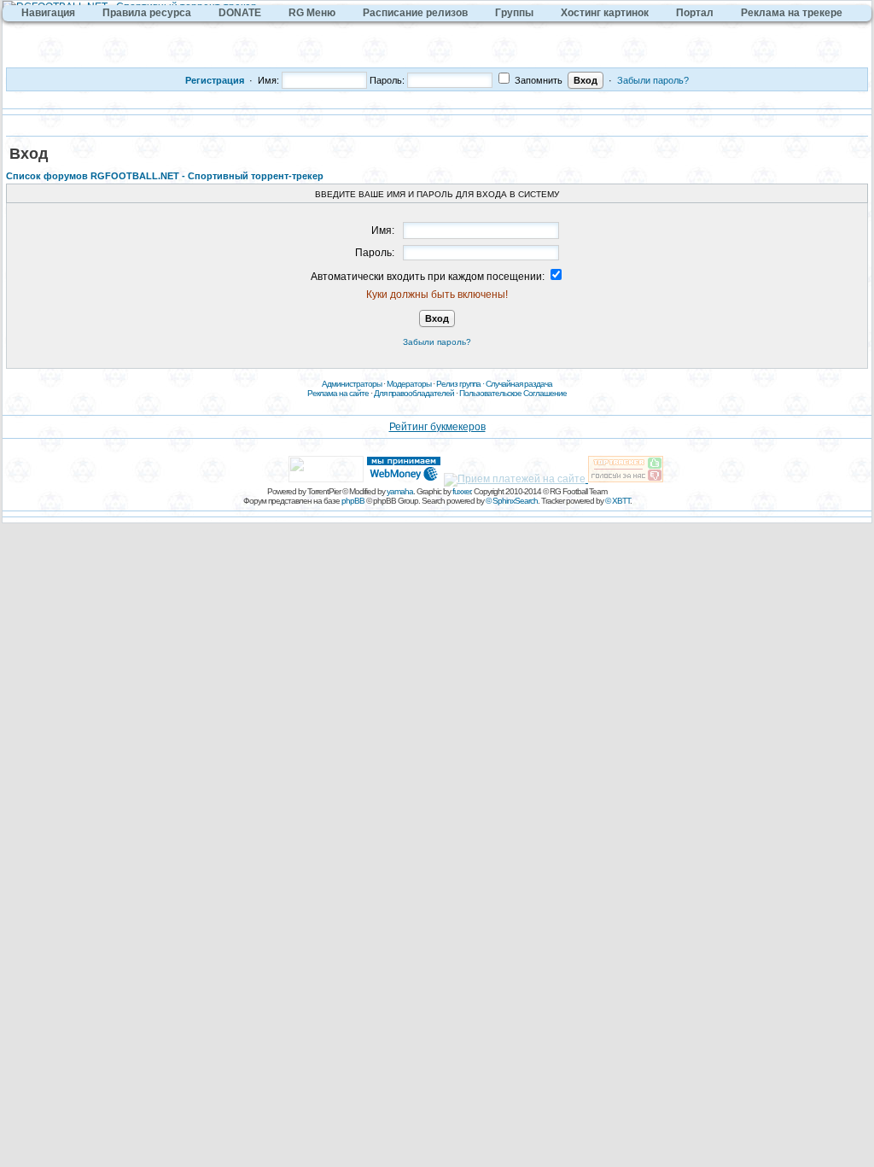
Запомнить (537, 80)
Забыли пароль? (653, 80)
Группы (514, 13)
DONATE (239, 13)
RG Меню (311, 13)
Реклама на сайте (338, 393)
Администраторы (352, 383)
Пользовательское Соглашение (513, 393)
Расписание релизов (415, 13)
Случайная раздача (519, 383)
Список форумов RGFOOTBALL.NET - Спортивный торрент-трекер (164, 176)
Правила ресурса (146, 13)
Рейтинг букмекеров (437, 427)
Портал (695, 13)
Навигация (48, 13)
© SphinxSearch (512, 500)
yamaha (400, 491)
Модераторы (409, 383)
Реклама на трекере (791, 13)
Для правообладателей (414, 393)
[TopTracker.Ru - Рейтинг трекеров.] (625, 479)
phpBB (352, 500)
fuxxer (461, 491)
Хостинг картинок (605, 13)
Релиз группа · (461, 383)
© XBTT (617, 500)
